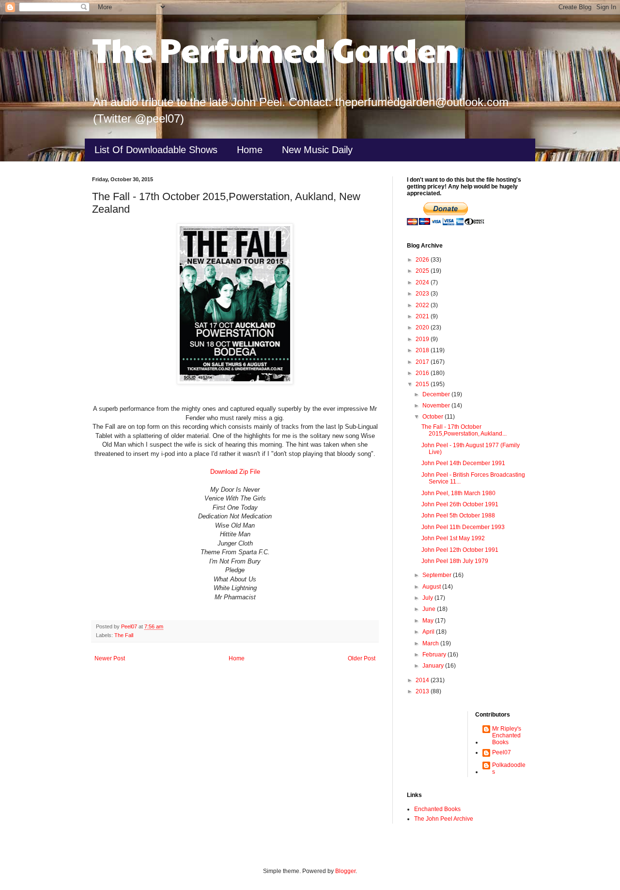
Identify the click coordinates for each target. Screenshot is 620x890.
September (437, 575)
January (433, 665)
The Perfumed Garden (275, 49)
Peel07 (501, 752)
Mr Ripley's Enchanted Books (506, 735)
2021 (423, 316)
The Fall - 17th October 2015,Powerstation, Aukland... (464, 430)
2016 (423, 373)
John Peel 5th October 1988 (458, 515)
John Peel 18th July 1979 (454, 561)
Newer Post (109, 658)
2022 (423, 305)
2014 (423, 680)
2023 (423, 293)
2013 (423, 691)
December (436, 394)
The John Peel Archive (443, 818)
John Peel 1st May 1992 (453, 538)
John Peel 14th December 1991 (463, 463)
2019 (423, 339)
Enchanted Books (437, 809)
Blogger (345, 871)
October (433, 416)
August (432, 586)
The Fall (123, 635)
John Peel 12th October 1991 (459, 549)
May (428, 620)
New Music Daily (317, 149)
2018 (423, 350)
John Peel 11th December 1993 (463, 527)
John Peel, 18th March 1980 (458, 493)
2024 (423, 282)
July (428, 597)
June (429, 609)
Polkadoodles (509, 768)
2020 (423, 327)
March (431, 643)
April (429, 631)
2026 (423, 259)
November (436, 405)
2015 (423, 384)
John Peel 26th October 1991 (459, 504)
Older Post (361, 658)
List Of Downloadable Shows (155, 149)
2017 (423, 362)
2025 (423, 270)
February (435, 654)
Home (250, 149)
